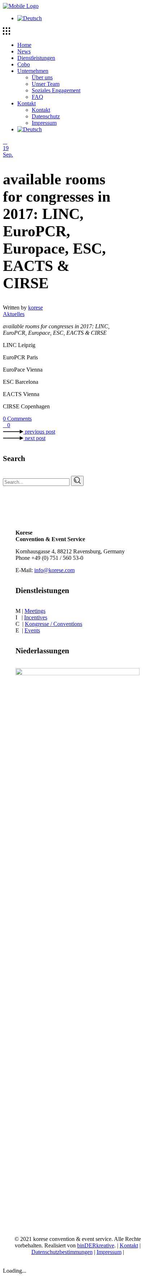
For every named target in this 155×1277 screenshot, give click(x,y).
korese (35, 307)
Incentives (35, 617)
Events (32, 630)
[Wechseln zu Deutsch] (29, 18)
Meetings (35, 611)
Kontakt (129, 1245)
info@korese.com (54, 570)
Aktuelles (14, 314)
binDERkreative (95, 1245)
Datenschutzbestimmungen (62, 1252)
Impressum (109, 1252)
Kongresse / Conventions (53, 624)
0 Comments (17, 419)
